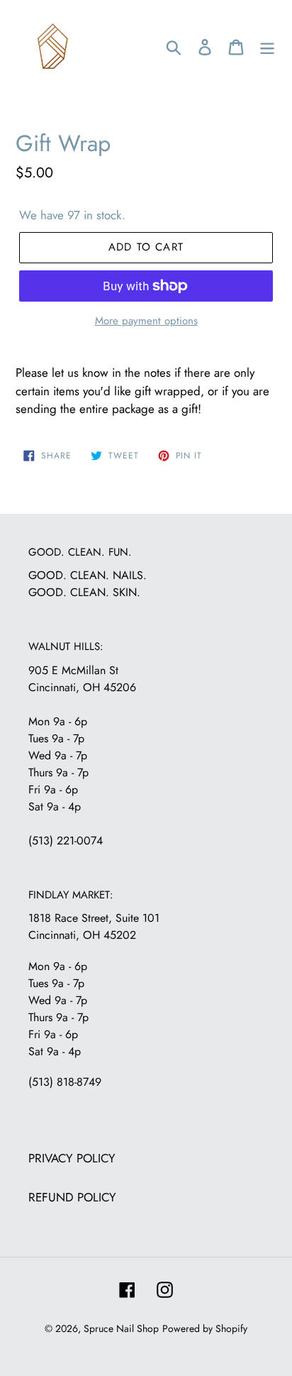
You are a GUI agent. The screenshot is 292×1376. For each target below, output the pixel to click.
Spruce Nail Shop (121, 1328)
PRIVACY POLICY (72, 1158)
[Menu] (267, 46)
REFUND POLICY (72, 1197)
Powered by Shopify (204, 1328)
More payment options (146, 321)
